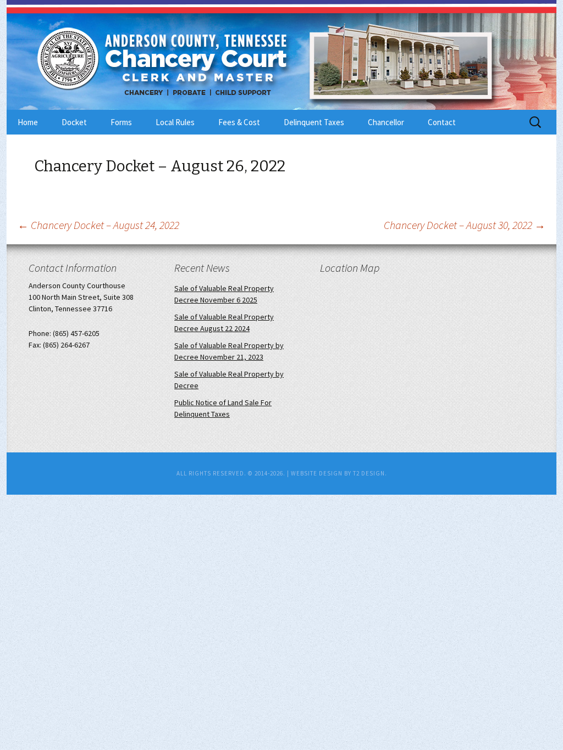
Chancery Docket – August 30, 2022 (464, 225)
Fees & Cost (239, 122)
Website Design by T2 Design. (339, 473)
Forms (121, 122)
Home (28, 122)
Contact (442, 122)
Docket (74, 122)
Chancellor (386, 122)
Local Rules (175, 122)
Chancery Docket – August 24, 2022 (98, 225)
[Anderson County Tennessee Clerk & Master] (150, 56)
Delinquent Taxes (314, 122)
